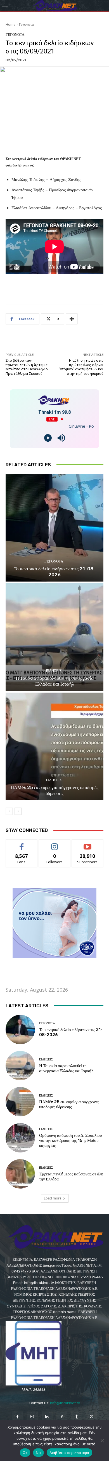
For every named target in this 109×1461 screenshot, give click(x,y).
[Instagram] (32, 1416)
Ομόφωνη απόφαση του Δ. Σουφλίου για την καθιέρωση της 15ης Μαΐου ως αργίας (70, 1140)
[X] (91, 1416)
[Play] (48, 438)
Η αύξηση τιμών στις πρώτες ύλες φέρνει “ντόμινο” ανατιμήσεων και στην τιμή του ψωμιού (81, 367)
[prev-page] (9, 811)
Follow (54, 844)
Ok (25, 1452)
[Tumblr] (76, 1416)
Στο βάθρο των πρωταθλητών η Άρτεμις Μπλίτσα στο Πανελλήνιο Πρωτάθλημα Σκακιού (27, 367)
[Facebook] (17, 1416)
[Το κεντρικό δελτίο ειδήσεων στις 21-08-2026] (54, 528)
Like (21, 844)
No (38, 1452)
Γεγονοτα (26, 24)
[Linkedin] (47, 1416)
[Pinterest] (61, 1416)
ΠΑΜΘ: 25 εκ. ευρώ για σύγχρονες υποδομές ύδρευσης (54, 790)
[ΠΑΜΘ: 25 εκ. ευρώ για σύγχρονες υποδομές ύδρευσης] (54, 746)
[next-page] (18, 811)
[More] (72, 318)
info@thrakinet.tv (65, 1403)
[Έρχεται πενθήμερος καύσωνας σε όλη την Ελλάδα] (20, 1174)
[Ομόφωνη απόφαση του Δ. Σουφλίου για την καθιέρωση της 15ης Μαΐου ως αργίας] (20, 1137)
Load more (52, 1198)
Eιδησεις (54, 670)
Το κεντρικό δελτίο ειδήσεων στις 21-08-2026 (55, 571)
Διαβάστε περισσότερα (69, 1452)
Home (10, 24)
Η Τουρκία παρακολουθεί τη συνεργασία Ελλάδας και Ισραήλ (55, 680)
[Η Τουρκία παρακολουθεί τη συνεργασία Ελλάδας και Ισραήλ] (54, 637)
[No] (102, 1440)
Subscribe (87, 844)
